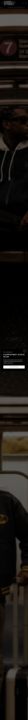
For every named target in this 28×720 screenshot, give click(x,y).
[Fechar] (24, 351)
